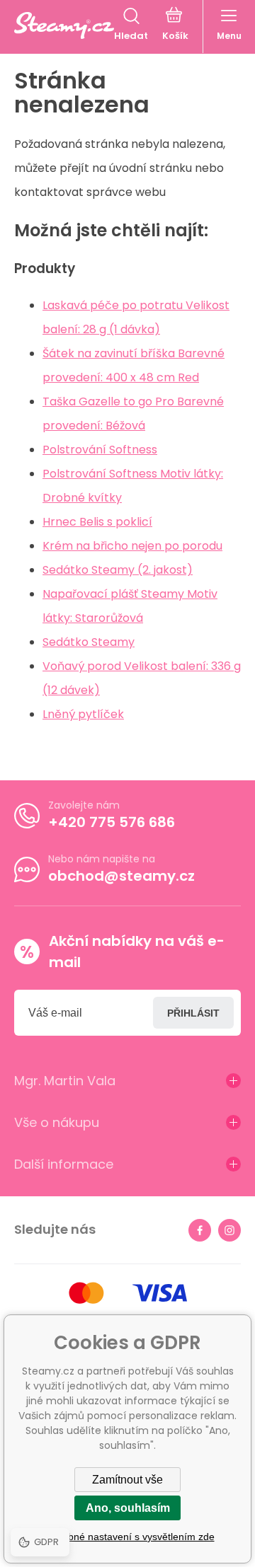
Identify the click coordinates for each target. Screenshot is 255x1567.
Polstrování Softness (99, 449)
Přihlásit (193, 1013)
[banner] (64, 25)
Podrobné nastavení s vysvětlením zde (128, 1536)
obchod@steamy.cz (121, 876)
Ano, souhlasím (128, 1508)
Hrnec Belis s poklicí (97, 522)
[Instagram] (229, 1230)
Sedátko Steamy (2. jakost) (117, 570)
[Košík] (175, 25)
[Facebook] (199, 1230)
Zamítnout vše (127, 1480)
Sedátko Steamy (88, 642)
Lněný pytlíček (83, 714)
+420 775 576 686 (111, 822)
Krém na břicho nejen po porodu (132, 546)
